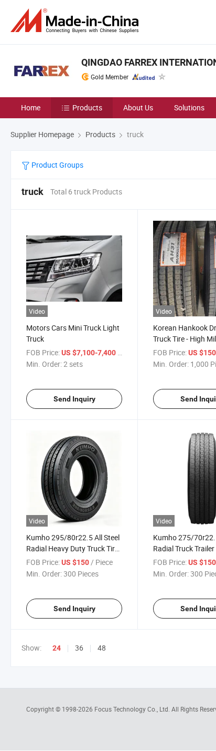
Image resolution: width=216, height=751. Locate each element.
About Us (138, 107)
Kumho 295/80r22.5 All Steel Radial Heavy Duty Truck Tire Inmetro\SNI (73, 548)
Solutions (189, 107)
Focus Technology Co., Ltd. (132, 709)
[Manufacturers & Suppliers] (76, 20)
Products (87, 107)
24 (56, 648)
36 (79, 648)
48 (102, 648)
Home (30, 107)
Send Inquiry (74, 399)
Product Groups (56, 165)
